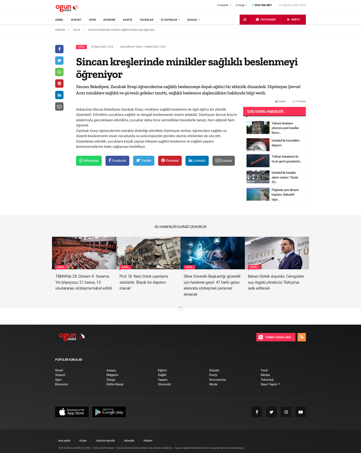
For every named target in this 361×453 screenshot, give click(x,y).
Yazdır (282, 101)
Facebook (118, 161)
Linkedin (199, 161)
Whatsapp (91, 161)
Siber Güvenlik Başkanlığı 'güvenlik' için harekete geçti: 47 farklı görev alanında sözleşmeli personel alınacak (212, 285)
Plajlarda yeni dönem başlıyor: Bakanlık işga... (285, 194)
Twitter (145, 161)
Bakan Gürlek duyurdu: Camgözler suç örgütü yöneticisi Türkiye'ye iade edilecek (276, 282)
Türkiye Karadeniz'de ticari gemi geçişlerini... (287, 159)
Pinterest (172, 161)
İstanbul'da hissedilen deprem (285, 143)
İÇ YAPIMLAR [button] (169, 19)
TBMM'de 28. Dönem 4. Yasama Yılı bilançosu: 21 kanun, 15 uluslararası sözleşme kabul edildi (83, 282)
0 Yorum (300, 101)
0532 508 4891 (263, 5)
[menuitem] (63, 20)
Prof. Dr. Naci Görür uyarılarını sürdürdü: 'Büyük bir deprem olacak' (143, 282)
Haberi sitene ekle (278, 337)
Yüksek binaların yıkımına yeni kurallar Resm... (285, 128)
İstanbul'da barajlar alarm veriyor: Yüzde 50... (285, 177)
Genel (81, 47)
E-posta (226, 161)
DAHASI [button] (192, 19)
